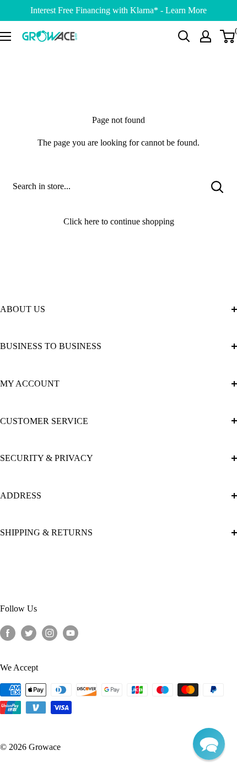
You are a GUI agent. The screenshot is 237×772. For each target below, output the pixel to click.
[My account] (205, 36)
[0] (228, 36)
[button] (209, 744)
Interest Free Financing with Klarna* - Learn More (118, 10)
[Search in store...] (217, 186)
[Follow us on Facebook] (7, 632)
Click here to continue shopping (118, 221)
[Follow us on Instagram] (49, 632)
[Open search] (184, 36)
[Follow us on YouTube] (70, 632)
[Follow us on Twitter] (28, 632)
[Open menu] (5, 36)
